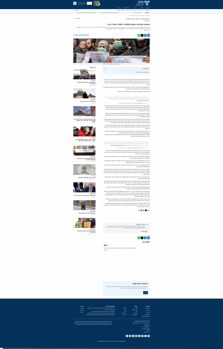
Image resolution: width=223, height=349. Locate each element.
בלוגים (146, 15)
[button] (148, 35)
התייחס (132, 191)
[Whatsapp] (127, 336)
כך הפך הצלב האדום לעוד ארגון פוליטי (86, 177)
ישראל (133, 19)
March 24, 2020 (138, 103)
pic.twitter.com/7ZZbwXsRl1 (117, 145)
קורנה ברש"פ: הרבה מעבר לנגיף (87, 101)
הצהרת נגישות (147, 332)
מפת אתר (148, 330)
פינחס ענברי (93, 103)
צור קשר (119, 7)
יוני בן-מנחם (93, 142)
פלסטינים (128, 19)
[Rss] (133, 336)
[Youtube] (142, 336)
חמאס (137, 19)
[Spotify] (130, 336)
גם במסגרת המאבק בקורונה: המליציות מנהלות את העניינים (86, 159)
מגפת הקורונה (147, 20)
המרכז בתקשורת (126, 7)
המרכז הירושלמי (147, 30)
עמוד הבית (148, 7)
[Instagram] (139, 336)
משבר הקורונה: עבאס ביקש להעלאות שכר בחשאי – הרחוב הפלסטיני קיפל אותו (85, 140)
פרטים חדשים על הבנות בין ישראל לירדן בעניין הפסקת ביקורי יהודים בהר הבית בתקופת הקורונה (84, 120)
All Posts (143, 231)
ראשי (149, 15)
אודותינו (141, 7)
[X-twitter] (145, 336)
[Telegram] (136, 336)
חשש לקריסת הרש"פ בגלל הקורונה (87, 213)
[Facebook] (149, 336)
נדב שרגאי (93, 123)
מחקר (135, 7)
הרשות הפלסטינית (145, 19)
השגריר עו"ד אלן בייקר (91, 179)
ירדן (94, 117)
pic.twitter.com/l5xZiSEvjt (142, 100)
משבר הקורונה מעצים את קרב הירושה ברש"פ (84, 195)
